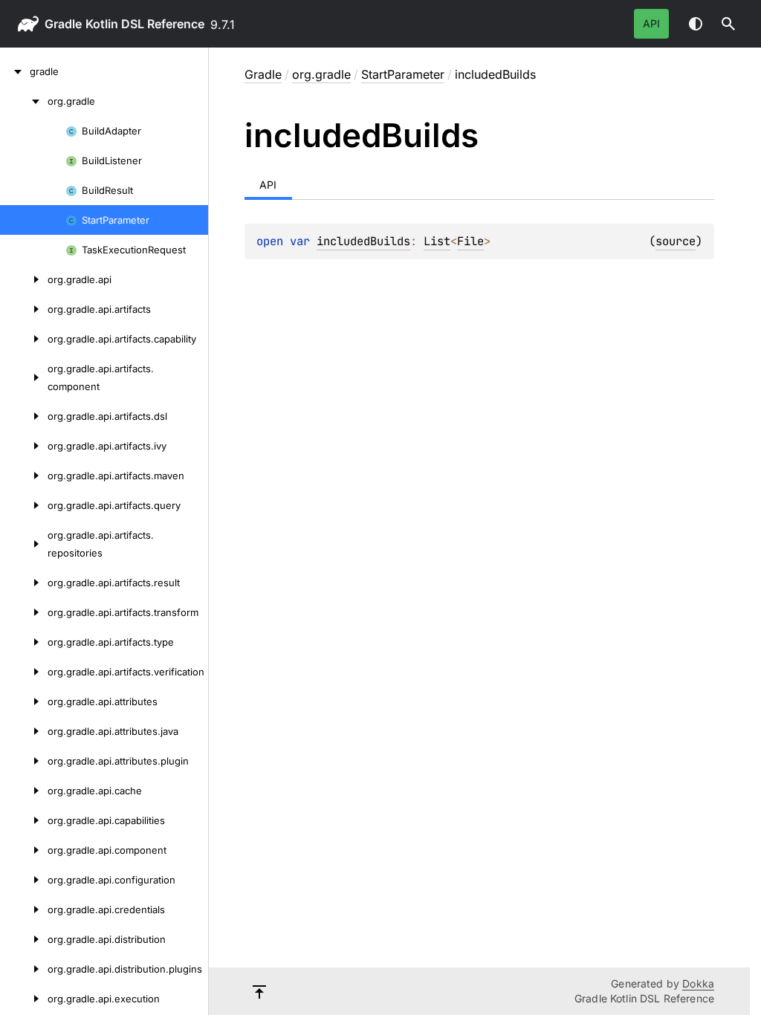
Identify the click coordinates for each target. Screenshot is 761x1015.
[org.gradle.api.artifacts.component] (24, 377)
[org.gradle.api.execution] (24, 999)
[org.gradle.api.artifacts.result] (24, 582)
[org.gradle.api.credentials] (24, 909)
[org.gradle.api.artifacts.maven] (24, 475)
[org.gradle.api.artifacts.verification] (24, 672)
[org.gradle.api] (24, 279)
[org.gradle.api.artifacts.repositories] (24, 544)
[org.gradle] (24, 101)
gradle (63, 23)
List (437, 241)
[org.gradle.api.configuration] (24, 880)
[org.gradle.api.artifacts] (24, 309)
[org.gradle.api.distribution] (24, 939)
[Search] (728, 24)
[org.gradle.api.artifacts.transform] (24, 612)
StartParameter (402, 74)
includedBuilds (363, 241)
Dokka (698, 983)
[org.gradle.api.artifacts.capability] (24, 339)
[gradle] (15, 71)
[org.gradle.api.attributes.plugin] (24, 761)
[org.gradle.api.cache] (24, 790)
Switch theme (695, 24)
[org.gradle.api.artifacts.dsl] (24, 416)
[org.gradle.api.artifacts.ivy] (24, 446)
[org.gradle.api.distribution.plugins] (24, 969)
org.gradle (321, 74)
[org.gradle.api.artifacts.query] (24, 505)
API (651, 23)
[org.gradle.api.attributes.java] (24, 731)
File (470, 241)
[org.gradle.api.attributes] (24, 701)
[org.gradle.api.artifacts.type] (24, 642)
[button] (728, 24)
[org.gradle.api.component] (24, 850)
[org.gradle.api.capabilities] (24, 820)
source (675, 241)
